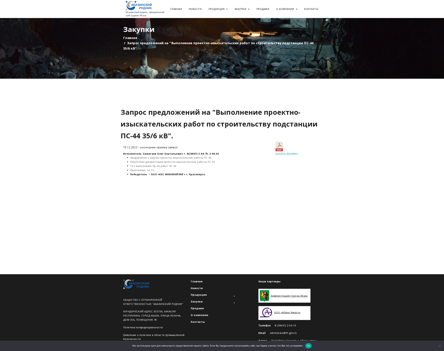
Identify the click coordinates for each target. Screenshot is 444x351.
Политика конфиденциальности (143, 327)
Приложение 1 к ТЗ (142, 170)
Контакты (311, 9)
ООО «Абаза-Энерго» (287, 312)
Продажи (262, 9)
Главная (176, 9)
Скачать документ (286, 153)
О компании (285, 9)
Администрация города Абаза (289, 295)
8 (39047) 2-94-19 (285, 325)
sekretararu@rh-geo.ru (283, 333)
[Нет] (439, 346)
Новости (195, 9)
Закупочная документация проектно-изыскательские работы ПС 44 (172, 161)
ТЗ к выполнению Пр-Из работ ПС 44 (153, 166)
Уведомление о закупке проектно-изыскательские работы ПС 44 (170, 157)
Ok (308, 345)
